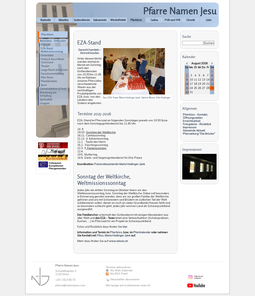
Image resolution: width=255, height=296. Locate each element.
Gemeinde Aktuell (194, 130)
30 (186, 92)
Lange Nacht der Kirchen (54, 69)
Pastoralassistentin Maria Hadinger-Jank (119, 164)
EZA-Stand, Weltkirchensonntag (52, 50)
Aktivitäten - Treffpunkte (53, 40)
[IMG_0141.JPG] (199, 178)
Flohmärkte (47, 55)
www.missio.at (118, 241)
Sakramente (100, 19)
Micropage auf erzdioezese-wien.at (128, 285)
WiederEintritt (118, 19)
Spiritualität (46, 99)
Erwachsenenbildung (52, 73)
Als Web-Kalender (121, 270)
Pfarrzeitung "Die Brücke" (199, 133)
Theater (45, 66)
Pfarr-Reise (47, 77)
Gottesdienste (82, 19)
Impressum (189, 127)
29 (212, 88)
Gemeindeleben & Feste (53, 88)
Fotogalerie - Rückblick (197, 124)
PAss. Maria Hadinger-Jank (114, 235)
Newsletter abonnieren (125, 279)
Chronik (190, 19)
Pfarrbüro (116, 232)
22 (212, 83)
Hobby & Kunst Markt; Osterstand (53, 60)
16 (186, 83)
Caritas (154, 19)
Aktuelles (64, 19)
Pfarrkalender (142, 232)
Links (209, 19)
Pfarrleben (136, 19)
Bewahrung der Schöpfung (48, 94)
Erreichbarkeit (191, 120)
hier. (125, 226)
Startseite (45, 19)
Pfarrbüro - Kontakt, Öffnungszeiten (195, 116)
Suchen (209, 43)
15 (212, 79)
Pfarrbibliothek (49, 81)
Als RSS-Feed (119, 273)
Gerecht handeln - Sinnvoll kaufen (89, 51)
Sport (44, 84)
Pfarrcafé (46, 44)
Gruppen (45, 103)
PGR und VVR (172, 19)
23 (186, 88)
